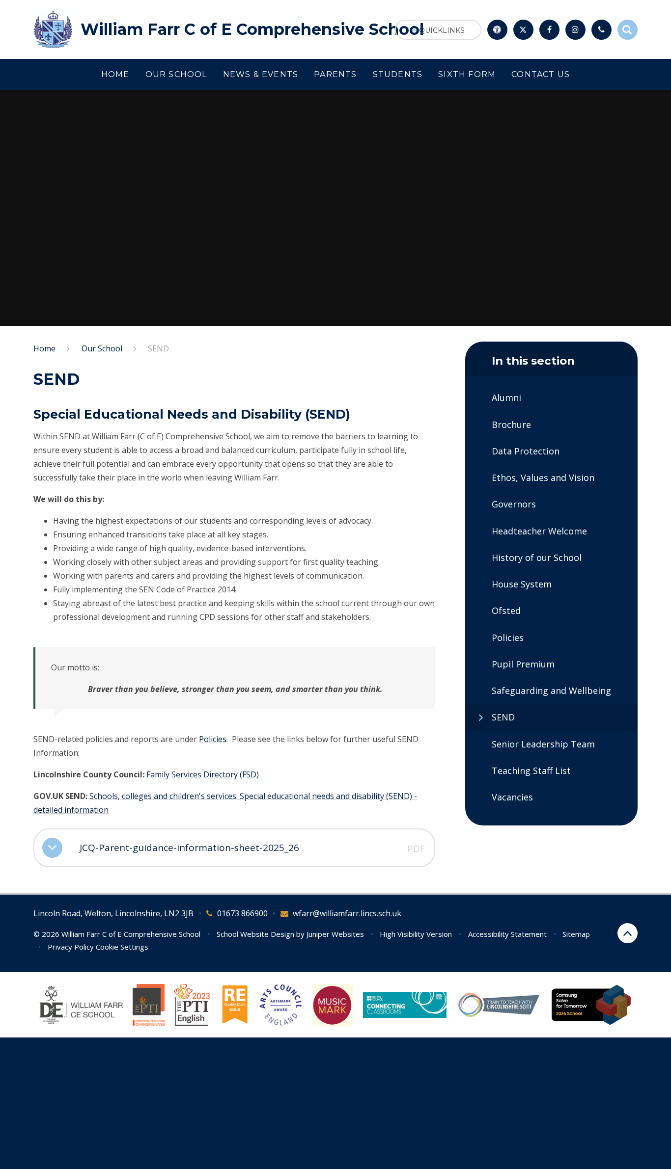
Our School (102, 348)
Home (44, 348)
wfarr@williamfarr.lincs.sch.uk (347, 913)
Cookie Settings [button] (122, 947)
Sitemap (576, 934)
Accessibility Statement (507, 934)
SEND (158, 348)
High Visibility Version (416, 934)
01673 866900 (242, 913)
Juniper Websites (335, 934)
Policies (212, 739)
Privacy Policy (71, 947)
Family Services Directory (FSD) (202, 774)
